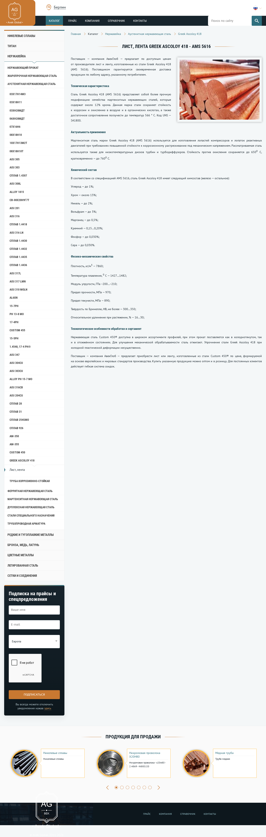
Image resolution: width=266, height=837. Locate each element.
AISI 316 (15, 216)
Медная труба (224, 753)
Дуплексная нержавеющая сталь (30, 507)
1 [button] (116, 787)
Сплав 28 (16, 403)
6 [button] (144, 787)
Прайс (72, 20)
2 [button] (122, 787)
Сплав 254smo (19, 419)
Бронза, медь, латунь (23, 545)
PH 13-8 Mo (17, 314)
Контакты (140, 20)
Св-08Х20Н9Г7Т (19, 200)
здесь (47, 708)
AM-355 (14, 444)
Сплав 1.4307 (18, 175)
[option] (47, 763)
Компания (92, 20)
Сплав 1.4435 (18, 257)
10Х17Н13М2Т (18, 143)
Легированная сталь (22, 565)
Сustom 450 (17, 452)
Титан (11, 46)
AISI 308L (15, 183)
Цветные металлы (20, 555)
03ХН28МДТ (17, 110)
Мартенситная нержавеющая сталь (32, 499)
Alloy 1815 (17, 192)
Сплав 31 (16, 411)
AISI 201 (15, 208)
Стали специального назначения (30, 515)
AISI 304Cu (16, 362)
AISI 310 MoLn (18, 289)
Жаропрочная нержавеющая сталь (32, 75)
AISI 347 (15, 354)
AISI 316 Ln (16, 232)
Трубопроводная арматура (26, 523)
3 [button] (127, 787)
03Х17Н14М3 (18, 94)
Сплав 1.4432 (18, 248)
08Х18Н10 (16, 134)
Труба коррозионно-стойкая (30, 481)
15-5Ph (14, 338)
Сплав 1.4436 (18, 265)
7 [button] (150, 787)
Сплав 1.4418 (18, 224)
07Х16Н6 (15, 126)
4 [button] (133, 787)
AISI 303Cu (16, 371)
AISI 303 (15, 167)
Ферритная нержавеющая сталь (30, 491)
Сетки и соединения (22, 576)
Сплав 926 (16, 428)
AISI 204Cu (16, 395)
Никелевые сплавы (21, 36)
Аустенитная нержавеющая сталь (31, 84)
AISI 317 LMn (18, 281)
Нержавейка (16, 56)
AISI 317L (15, 273)
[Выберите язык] (257, 8)
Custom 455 (17, 330)
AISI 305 (15, 159)
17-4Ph (14, 322)
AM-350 (14, 436)
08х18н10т (16, 151)
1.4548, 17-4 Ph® (20, 346)
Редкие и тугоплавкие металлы (30, 535)
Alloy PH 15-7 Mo (21, 379)
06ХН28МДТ (17, 118)
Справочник (116, 20)
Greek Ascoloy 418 (22, 460)
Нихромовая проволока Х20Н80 (144, 754)
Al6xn (14, 297)
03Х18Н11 (16, 102)
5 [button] (138, 787)
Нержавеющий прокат (23, 67)
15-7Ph (14, 306)
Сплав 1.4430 (18, 240)
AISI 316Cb (16, 387)
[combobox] (60, 7)
